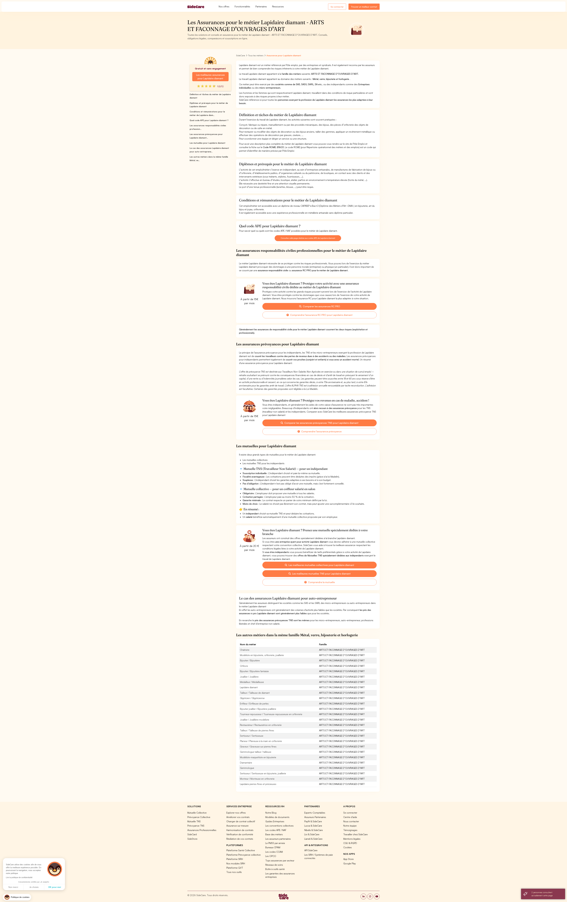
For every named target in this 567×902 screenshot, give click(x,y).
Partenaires (261, 6)
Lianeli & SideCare (313, 838)
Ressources (278, 6)
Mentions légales (351, 838)
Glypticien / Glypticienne (252, 698)
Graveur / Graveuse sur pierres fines (258, 746)
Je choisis (34, 887)
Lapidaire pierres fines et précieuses (258, 784)
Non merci (13, 887)
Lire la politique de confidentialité (19, 877)
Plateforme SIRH (234, 859)
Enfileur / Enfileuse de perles (254, 703)
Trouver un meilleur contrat (364, 6)
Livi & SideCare (311, 834)
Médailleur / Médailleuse (252, 682)
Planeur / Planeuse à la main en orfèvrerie (261, 741)
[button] (17, 897)
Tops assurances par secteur (279, 860)
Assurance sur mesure (237, 825)
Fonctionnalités (242, 6)
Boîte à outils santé (275, 869)
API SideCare (310, 850)
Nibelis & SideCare (313, 830)
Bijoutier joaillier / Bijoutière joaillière (258, 708)
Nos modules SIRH (235, 863)
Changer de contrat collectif (240, 821)
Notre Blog (270, 812)
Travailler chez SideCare (355, 834)
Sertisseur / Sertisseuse (251, 735)
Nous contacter (351, 821)
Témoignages (350, 830)
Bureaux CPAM (272, 847)
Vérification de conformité (239, 834)
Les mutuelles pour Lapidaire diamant (207, 143)
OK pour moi (54, 887)
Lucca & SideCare (313, 825)
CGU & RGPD (350, 843)
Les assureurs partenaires (278, 838)
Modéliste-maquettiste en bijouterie (258, 757)
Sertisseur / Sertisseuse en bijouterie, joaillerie (263, 773)
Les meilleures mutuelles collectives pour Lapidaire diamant (321, 565)
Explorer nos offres (236, 812)
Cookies (347, 847)
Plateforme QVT (234, 867)
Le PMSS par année (275, 843)
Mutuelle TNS (194, 821)
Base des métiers (274, 834)
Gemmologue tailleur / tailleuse (255, 751)
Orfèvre (244, 665)
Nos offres (224, 6)
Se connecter (337, 6)
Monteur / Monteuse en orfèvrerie (257, 778)
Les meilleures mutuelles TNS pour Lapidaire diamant (321, 573)
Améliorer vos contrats (238, 817)
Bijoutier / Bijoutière (250, 660)
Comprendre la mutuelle (321, 582)
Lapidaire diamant (249, 687)
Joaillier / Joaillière (249, 676)
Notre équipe (350, 825)
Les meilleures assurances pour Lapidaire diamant (210, 76)
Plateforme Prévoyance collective (243, 854)
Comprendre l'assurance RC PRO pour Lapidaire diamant (321, 314)
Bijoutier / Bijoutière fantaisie (254, 671)
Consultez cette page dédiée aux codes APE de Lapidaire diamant (308, 238)
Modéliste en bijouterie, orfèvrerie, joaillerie (262, 655)
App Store (348, 859)
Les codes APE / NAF (275, 830)
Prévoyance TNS (195, 825)
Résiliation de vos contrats (239, 838)
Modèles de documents (277, 817)
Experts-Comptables (314, 812)
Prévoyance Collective (198, 817)
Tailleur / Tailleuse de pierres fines (257, 730)
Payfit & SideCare (313, 821)
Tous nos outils (234, 872)
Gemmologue (247, 767)
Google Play (349, 863)
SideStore (192, 838)
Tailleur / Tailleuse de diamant (255, 692)
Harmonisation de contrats (239, 830)
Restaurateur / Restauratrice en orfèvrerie (261, 724)
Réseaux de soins (274, 864)
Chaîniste (244, 649)
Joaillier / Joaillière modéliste (254, 719)
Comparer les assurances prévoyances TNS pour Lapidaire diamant (321, 422)
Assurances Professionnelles (201, 830)
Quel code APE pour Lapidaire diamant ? (209, 120)
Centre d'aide (350, 817)
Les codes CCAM (274, 851)
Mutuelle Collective (197, 812)
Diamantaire (246, 762)
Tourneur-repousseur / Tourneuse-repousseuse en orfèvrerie (271, 714)
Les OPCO (270, 856)
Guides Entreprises (274, 821)
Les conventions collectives (279, 825)
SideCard (192, 834)
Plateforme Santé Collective (240, 850)
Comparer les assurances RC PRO (321, 306)
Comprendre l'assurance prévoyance (321, 431)
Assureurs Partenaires (315, 817)
